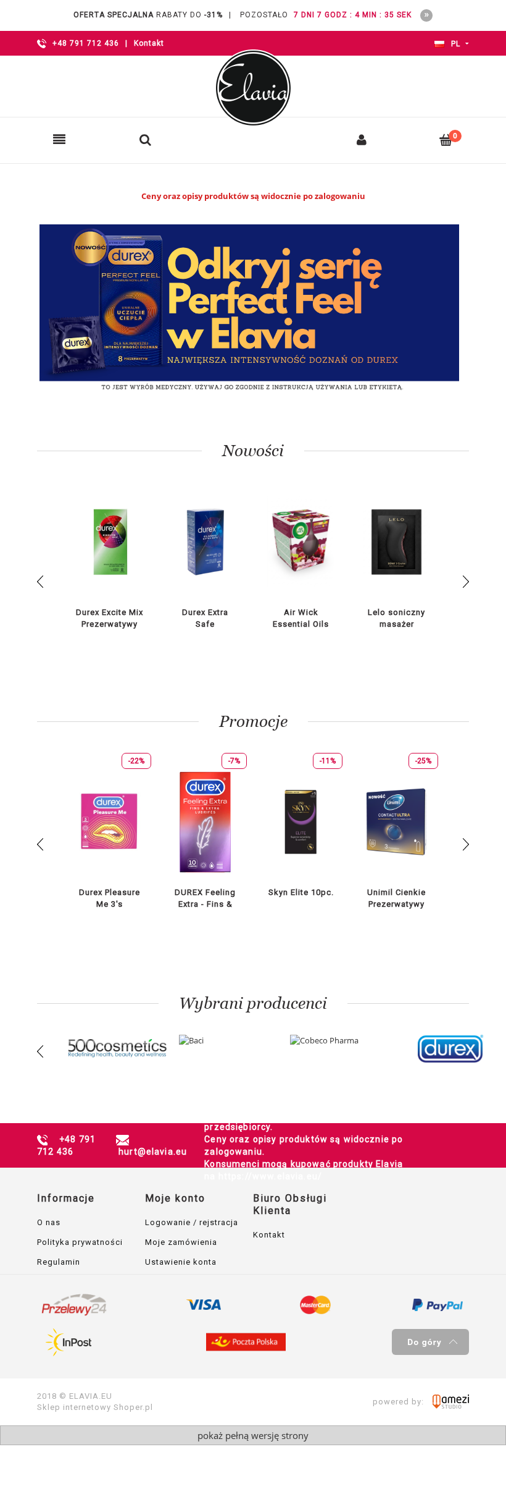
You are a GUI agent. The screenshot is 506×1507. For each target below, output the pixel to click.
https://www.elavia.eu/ (270, 1176)
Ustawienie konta (181, 1262)
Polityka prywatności (80, 1242)
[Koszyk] (446, 140)
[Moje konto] (362, 140)
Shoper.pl (133, 1407)
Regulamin (58, 1262)
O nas (48, 1222)
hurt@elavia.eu (152, 1152)
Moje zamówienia (181, 1242)
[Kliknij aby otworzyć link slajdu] (253, 308)
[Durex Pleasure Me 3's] (109, 821)
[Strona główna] (253, 88)
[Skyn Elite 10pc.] (300, 821)
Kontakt (149, 43)
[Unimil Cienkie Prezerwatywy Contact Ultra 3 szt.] (396, 821)
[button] (59, 140)
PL (454, 44)
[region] (253, 308)
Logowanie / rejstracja (191, 1222)
